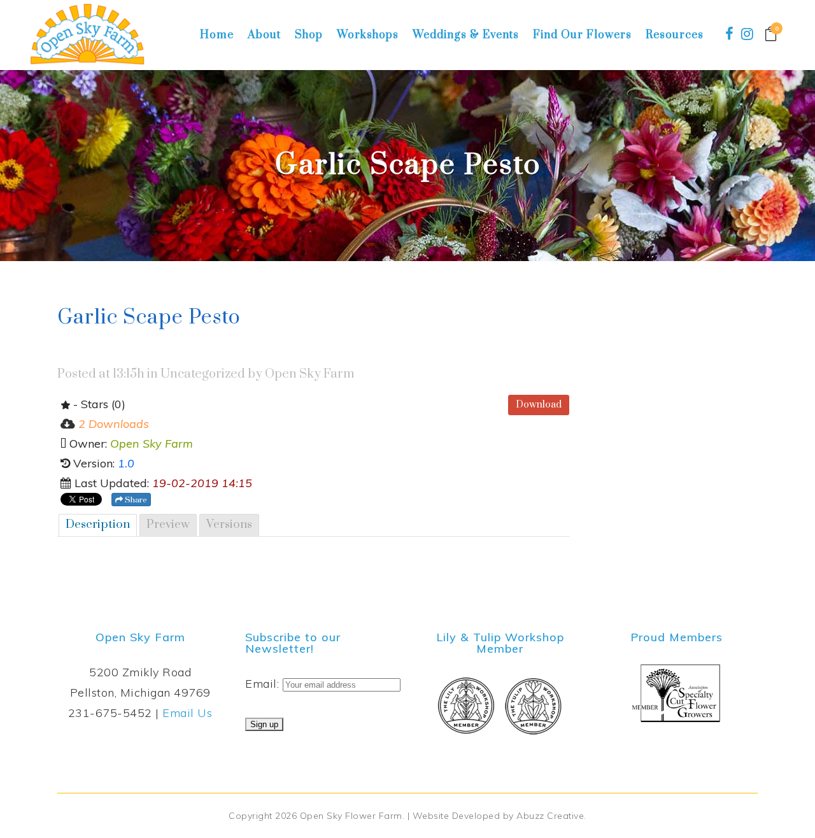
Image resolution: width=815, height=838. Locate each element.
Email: (264, 683)
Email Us (187, 713)
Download (539, 405)
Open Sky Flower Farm (351, 815)
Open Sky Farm (310, 374)
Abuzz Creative (550, 815)
